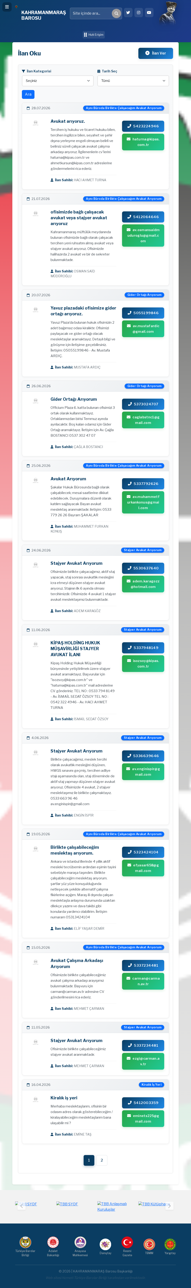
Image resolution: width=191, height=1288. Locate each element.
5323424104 (146, 852)
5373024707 (146, 404)
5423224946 (146, 126)
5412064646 (146, 217)
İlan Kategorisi (38, 71)
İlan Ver (158, 53)
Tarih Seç (109, 71)
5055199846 (146, 313)
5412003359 (146, 1103)
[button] (169, 1206)
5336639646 (146, 756)
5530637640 (146, 568)
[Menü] (7, 7)
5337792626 (146, 484)
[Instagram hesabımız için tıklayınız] (138, 12)
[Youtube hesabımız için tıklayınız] (149, 12)
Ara (28, 94)
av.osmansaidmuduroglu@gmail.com (143, 235)
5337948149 (146, 648)
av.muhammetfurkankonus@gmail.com (143, 502)
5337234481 (146, 965)
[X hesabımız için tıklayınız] (128, 12)
